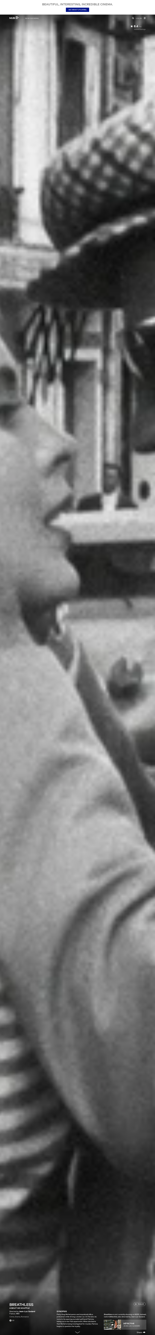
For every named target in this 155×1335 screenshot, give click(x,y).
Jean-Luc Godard (131, 1326)
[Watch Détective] (112, 1325)
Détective (128, 1323)
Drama (17, 1317)
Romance (25, 1317)
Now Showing (32, 18)
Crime (11, 1317)
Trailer (141, 1304)
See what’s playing (77, 10)
